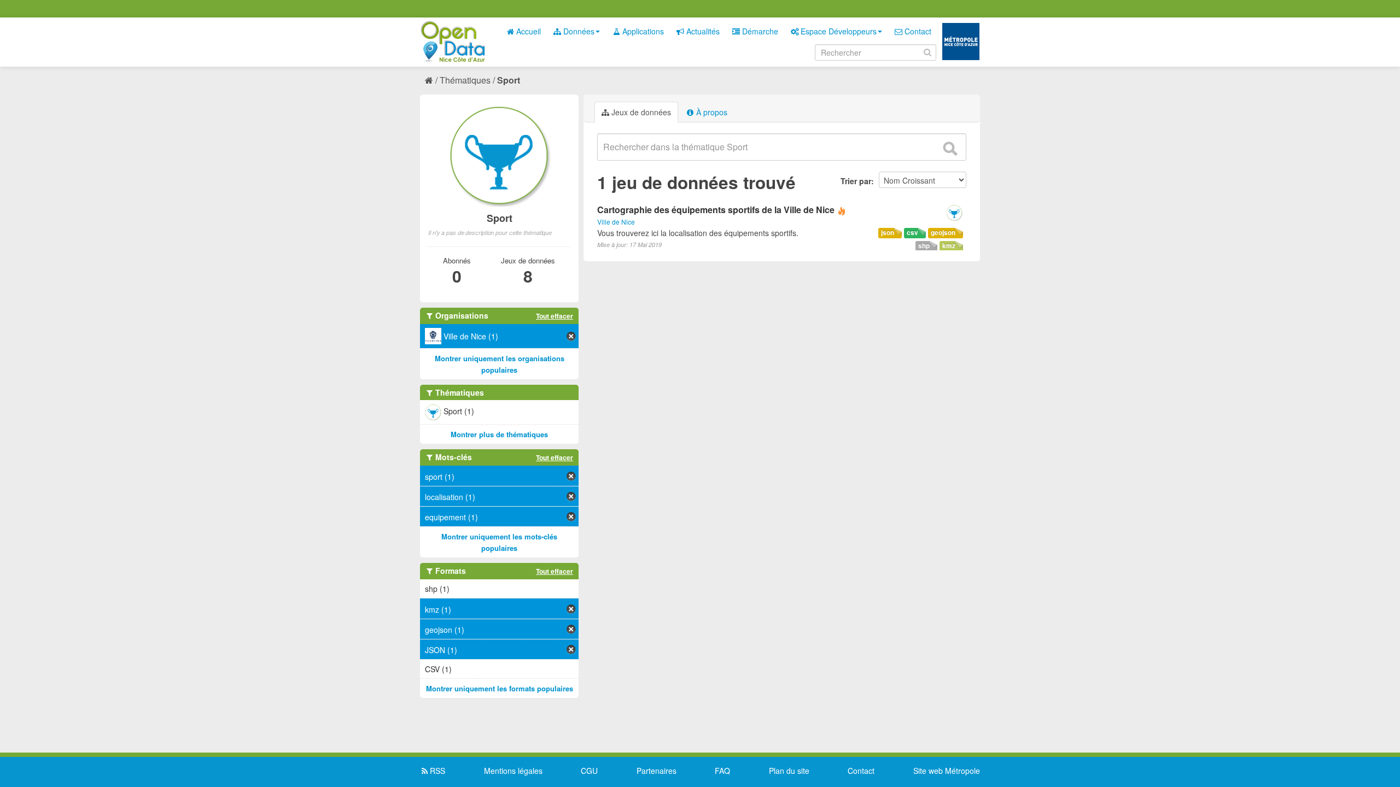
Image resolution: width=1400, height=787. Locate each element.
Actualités (702, 31)
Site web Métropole (946, 770)
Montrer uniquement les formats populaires (499, 688)
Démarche (759, 31)
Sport (508, 80)
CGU (589, 770)
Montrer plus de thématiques (499, 434)
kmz (948, 245)
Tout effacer (554, 316)
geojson (943, 232)
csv (912, 232)
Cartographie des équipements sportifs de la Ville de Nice (716, 209)
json (887, 232)
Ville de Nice (616, 221)
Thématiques (465, 80)
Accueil (527, 31)
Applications (642, 31)
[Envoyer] (950, 148)
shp (924, 245)
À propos (710, 112)
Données (577, 31)
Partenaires (656, 770)
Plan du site (789, 770)
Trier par (856, 180)
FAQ (722, 770)
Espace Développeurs (837, 31)
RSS (436, 770)
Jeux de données (640, 112)
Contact (916, 31)
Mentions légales (513, 770)
